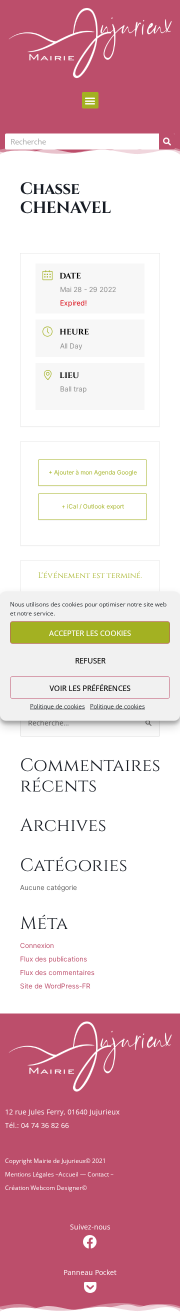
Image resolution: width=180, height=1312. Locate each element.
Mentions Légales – (31, 1174)
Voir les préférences (90, 687)
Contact (98, 1174)
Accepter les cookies (90, 633)
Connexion (37, 946)
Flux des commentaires (57, 972)
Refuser (90, 660)
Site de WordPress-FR (55, 986)
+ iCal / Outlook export (93, 506)
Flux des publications (53, 959)
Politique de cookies (57, 706)
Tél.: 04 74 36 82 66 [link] (37, 1125)
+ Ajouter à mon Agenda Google (92, 472)
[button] (90, 100)
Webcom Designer (56, 1188)
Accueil (68, 1174)
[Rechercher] (167, 142)
